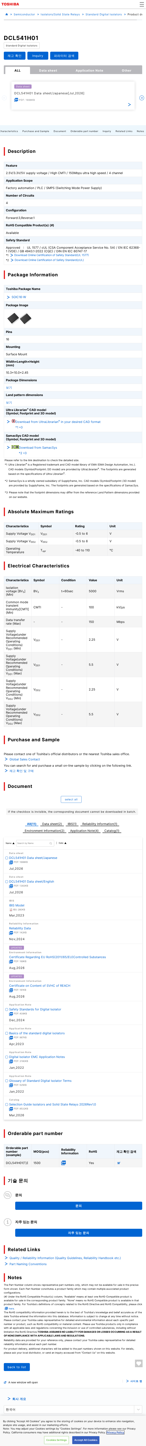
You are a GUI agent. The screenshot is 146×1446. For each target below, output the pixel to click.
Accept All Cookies (85, 1439)
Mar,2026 (16, 1115)
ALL (17, 70)
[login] (139, 1363)
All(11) (31, 824)
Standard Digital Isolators (104, 14)
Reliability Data (20, 928)
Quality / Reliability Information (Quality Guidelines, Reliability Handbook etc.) (65, 1258)
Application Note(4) (84, 831)
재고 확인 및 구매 (22, 771)
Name (8, 843)
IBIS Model (16, 905)
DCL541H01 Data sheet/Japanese (33, 858)
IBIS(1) (72, 824)
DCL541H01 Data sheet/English (31, 881)
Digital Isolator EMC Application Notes (37, 1057)
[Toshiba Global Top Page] (11, 4)
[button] (142, 4)
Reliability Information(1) (99, 824)
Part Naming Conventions (28, 1264)
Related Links (124, 131)
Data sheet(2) (52, 824)
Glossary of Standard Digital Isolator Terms (40, 1080)
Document (60, 131)
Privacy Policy (115, 1432)
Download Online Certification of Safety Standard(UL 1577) (51, 255)
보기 (9, 387)
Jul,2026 (16, 868)
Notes (140, 131)
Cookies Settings (56, 1439)
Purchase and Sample (35, 131)
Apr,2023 (16, 1044)
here (11, 1308)
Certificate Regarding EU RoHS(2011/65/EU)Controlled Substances (57, 957)
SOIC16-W (19, 297)
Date (61, 843)
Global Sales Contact (25, 759)
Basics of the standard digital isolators (37, 1033)
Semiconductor (24, 14)
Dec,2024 (17, 1020)
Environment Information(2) (44, 831)
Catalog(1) (111, 831)
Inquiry (107, 131)
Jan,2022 (16, 1067)
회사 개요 (19, 1399)
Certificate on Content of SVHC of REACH (39, 985)
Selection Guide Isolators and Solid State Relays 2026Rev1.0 (52, 1104)
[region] (73, 1431)
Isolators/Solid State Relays (60, 14)
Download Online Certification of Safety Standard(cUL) (49, 260)
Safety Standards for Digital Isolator (35, 1009)
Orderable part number (84, 131)
